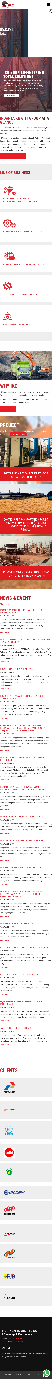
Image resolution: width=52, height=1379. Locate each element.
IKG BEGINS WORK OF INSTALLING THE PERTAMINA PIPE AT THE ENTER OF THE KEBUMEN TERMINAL (21, 894)
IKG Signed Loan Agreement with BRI (22, 840)
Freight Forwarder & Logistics (24, 264)
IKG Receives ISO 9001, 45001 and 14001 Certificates (22, 759)
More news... (5, 604)
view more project (18, 434)
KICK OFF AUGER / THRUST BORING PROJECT (24, 947)
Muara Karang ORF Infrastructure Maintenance (21, 611)
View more (7, 408)
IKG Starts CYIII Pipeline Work (17, 668)
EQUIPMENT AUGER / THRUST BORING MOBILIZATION (21, 1002)
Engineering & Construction (22, 231)
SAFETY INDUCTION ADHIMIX (15, 1027)
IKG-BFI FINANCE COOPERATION (17, 923)
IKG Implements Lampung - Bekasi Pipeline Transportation (25, 641)
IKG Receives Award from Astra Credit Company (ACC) (23, 697)
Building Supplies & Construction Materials (20, 200)
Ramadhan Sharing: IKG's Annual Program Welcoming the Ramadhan (22, 788)
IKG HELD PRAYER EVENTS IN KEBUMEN (21, 867)
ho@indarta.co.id (16, 1341)
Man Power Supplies (16, 324)
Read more (4, 632)
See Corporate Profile (13, 156)
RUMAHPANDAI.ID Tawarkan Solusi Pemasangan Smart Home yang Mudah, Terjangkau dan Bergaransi (23, 728)
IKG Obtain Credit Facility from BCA (21, 816)
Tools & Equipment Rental (21, 294)
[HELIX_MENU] (48, 4)
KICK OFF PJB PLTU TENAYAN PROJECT (20, 974)
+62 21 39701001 (16, 1338)
